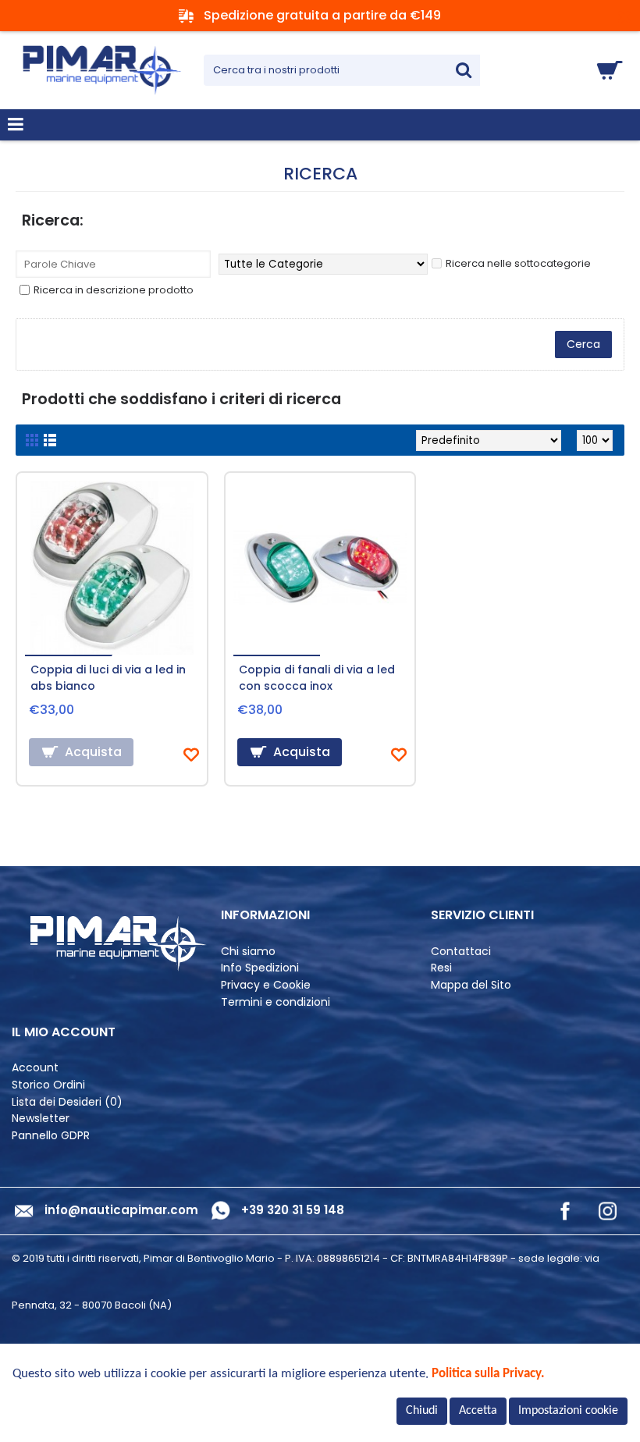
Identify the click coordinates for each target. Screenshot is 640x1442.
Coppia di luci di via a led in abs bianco (108, 678)
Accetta (478, 1411)
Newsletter (40, 1118)
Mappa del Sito (471, 985)
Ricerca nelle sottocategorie (518, 263)
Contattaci (461, 951)
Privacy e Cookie (266, 985)
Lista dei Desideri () (67, 1102)
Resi (441, 968)
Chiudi (422, 1411)
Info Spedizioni (260, 968)
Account (35, 1067)
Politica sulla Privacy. (488, 1373)
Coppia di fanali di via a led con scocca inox (317, 678)
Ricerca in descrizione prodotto (114, 289)
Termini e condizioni (275, 1002)
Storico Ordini (48, 1085)
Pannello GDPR (51, 1135)
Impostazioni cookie (568, 1411)
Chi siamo (248, 951)
